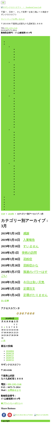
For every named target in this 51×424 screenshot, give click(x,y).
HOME (9, 42)
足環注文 (29, 288)
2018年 (14, 62)
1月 (17, 65)
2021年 (14, 163)
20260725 (10, 360)
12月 (18, 60)
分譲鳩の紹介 (12, 200)
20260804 (10, 351)
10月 (18, 54)
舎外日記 (10, 44)
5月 (17, 75)
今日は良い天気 (33, 282)
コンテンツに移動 (9, 37)
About (8, 202)
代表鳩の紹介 (12, 197)
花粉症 (27, 259)
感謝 (26, 233)
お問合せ (10, 207)
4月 (17, 73)
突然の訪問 (29, 252)
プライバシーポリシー (16, 209)
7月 (17, 80)
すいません (31, 246)
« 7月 (3, 341)
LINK (8, 204)
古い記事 (5, 301)
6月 (17, 78)
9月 (17, 52)
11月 (18, 57)
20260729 (10, 353)
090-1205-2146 (11, 28)
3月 (17, 70)
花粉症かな (30, 265)
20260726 (10, 358)
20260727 (10, 355)
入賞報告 (29, 239)
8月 (17, 49)
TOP (3, 214)
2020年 (14, 130)
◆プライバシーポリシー (12, 403)
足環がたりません (35, 295)
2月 (17, 67)
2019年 (14, 96)
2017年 (14, 47)
